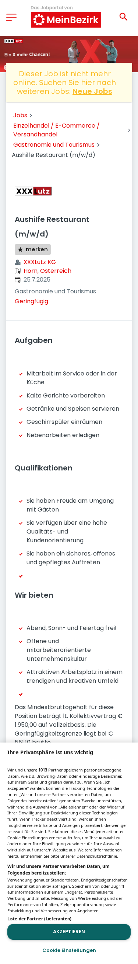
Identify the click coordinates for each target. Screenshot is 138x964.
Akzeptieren (69, 931)
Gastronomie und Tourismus (54, 144)
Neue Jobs (92, 91)
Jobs (20, 115)
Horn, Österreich (47, 271)
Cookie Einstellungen (69, 950)
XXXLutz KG (40, 262)
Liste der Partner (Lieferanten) (39, 918)
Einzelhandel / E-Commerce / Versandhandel (56, 130)
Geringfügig (31, 301)
